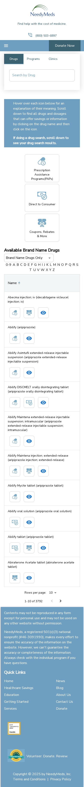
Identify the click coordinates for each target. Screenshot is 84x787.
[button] (30, 35)
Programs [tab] (33, 59)
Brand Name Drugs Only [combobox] (24, 257)
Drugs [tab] (14, 59)
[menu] (6, 45)
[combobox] (38, 75)
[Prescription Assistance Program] (14, 312)
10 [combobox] (51, 593)
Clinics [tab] (53, 59)
